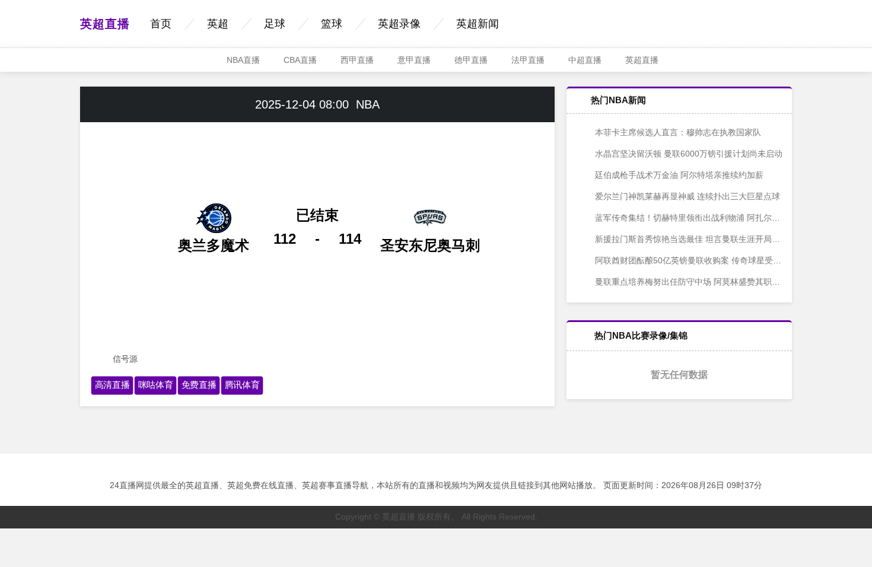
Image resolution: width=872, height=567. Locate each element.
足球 (274, 24)
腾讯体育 (242, 385)
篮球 (331, 24)
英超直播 (105, 23)
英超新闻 (477, 24)
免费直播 (199, 385)
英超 (217, 24)
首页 (160, 24)
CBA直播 (300, 60)
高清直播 (112, 385)
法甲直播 (528, 60)
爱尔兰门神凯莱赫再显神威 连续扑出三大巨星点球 (686, 196)
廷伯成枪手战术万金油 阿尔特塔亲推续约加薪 (678, 175)
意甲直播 (414, 60)
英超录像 (399, 24)
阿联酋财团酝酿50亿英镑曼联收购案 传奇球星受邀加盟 (695, 260)
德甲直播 (471, 60)
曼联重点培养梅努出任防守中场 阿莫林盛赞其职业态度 (695, 281)
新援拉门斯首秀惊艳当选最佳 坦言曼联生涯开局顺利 (690, 239)
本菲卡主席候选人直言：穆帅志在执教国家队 (677, 132)
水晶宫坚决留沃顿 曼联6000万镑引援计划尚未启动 (687, 153)
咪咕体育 (156, 385)
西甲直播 (357, 60)
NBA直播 (243, 60)
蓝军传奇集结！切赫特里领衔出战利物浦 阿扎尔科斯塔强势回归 (711, 217)
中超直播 (585, 60)
